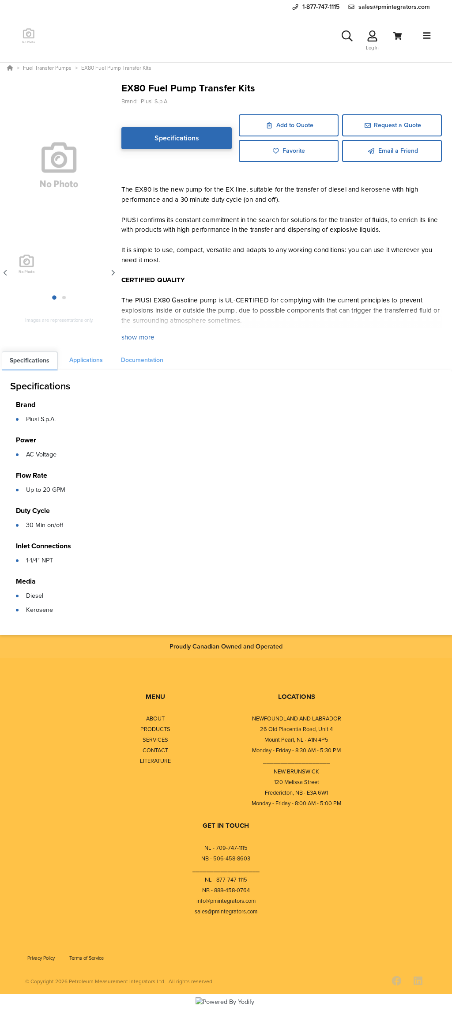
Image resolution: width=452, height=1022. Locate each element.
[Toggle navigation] (427, 36)
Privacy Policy (41, 958)
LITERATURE (155, 761)
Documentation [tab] (142, 360)
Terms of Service (86, 958)
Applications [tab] (86, 360)
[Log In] (372, 36)
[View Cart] (397, 36)
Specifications (176, 138)
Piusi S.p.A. (41, 419)
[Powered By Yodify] (226, 1009)
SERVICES (155, 739)
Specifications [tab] (29, 360)
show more (137, 337)
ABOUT (155, 718)
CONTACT (155, 750)
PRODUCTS (155, 729)
